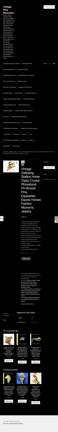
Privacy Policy (7, 134)
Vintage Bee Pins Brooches (10, 128)
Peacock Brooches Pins (9, 105)
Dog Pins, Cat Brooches (9, 87)
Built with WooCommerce (16, 423)
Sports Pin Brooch (27, 122)
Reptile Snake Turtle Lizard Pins (23, 111)
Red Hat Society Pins (24, 105)
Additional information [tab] (6, 314)
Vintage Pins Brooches (27, 304)
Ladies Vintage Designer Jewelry (12, 99)
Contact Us (31, 140)
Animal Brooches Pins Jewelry (11, 63)
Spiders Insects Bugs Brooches (11, 122)
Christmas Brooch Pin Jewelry (26, 75)
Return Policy (16, 146)
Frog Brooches (19, 93)
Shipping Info (6, 146)
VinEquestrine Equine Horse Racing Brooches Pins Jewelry (31, 290)
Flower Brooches (7, 93)
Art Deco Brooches (27, 63)
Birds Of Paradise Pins (9, 69)
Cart (30, 134)
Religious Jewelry (8, 111)
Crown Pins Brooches (9, 81)
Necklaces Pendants (28, 99)
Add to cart (26, 258)
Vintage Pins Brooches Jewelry (28, 128)
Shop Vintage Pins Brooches (11, 140)
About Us (23, 140)
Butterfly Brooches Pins (9, 75)
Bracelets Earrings (23, 69)
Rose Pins (6, 116)
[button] (16, 163)
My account (16, 134)
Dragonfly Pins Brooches (25, 87)
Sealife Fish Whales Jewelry (18, 116)
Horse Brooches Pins (30, 93)
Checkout (24, 134)
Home (6, 151)
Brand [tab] (4, 320)
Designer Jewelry (22, 81)
